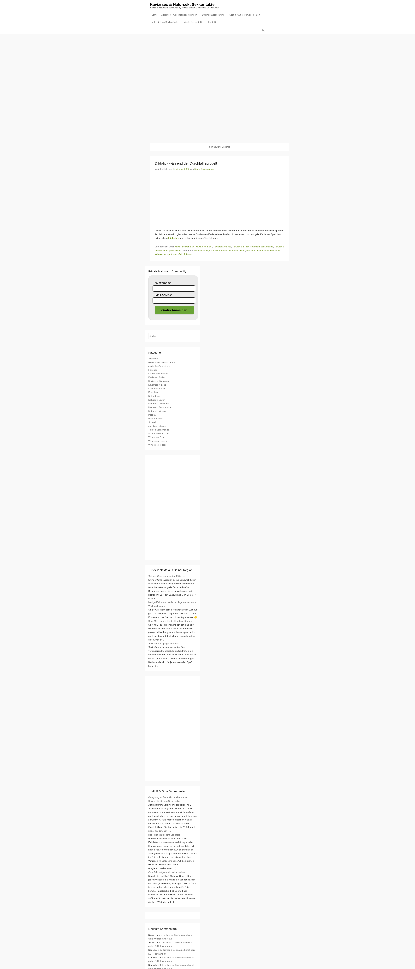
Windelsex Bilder (156, 437)
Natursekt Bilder (240, 246)
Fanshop (152, 370)
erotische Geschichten (159, 366)
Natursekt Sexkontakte (261, 246)
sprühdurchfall (174, 254)
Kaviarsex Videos (222, 246)
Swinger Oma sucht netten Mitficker (166, 576)
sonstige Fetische (172, 250)
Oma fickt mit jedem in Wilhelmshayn (167, 872)
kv (165, 254)
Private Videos (155, 418)
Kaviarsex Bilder (204, 246)
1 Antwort (188, 254)
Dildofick (213, 250)
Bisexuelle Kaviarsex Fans (161, 362)
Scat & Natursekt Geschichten (244, 14)
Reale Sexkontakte (204, 169)
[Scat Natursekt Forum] (173, 775)
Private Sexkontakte (193, 22)
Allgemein (153, 358)
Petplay (152, 414)
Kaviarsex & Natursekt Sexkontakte (182, 4)
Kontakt (212, 22)
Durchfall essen (237, 250)
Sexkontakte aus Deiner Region (171, 570)
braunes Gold (201, 250)
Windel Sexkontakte (158, 433)
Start (154, 14)
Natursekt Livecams (158, 403)
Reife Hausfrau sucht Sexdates (164, 834)
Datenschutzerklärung (213, 14)
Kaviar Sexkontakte (185, 246)
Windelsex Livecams (158, 441)
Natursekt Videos (157, 411)
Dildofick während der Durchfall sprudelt (186, 163)
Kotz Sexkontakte (157, 388)
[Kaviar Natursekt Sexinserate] (207, 86)
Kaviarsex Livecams (158, 381)
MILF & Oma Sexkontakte (165, 22)
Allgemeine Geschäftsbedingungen (179, 14)
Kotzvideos (154, 396)
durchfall (223, 250)
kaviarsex (269, 250)
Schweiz (152, 422)
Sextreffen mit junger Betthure (163, 643)
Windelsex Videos (157, 444)
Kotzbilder (153, 392)
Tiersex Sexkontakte (158, 429)
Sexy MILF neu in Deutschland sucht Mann (170, 621)
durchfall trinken (254, 250)
